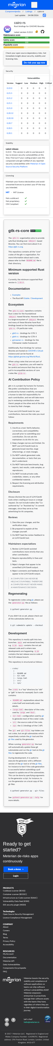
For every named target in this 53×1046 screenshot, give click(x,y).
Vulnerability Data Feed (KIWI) (16, 901)
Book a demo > (16, 869)
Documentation (10, 958)
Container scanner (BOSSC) (15, 894)
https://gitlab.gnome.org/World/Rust (24, 357)
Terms (5, 938)
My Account (8, 954)
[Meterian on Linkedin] (7, 1024)
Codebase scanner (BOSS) (14, 891)
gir (32, 600)
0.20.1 (9, 133)
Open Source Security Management (18, 914)
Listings (29, 11)
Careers (6, 931)
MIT (7, 192)
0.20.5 (9, 128)
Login (15, 876)
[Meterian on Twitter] (7, 1020)
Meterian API (8, 961)
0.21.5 (9, 93)
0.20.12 (10, 113)
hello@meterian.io (31, 1022)
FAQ (5, 972)
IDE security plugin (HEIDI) (14, 905)
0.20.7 (9, 123)
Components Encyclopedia (14, 968)
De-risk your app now (34, 63)
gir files (11, 739)
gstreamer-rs (17, 340)
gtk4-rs (15, 337)
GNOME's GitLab (35, 351)
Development (37, 298)
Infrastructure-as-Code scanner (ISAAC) (20, 898)
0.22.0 (9, 88)
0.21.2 (9, 98)
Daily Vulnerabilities (11, 965)
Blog (5, 934)
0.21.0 (9, 108)
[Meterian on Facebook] (13, 1020)
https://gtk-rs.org (15, 247)
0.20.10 (10, 118)
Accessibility (8, 945)
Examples (16, 295)
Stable (26, 298)
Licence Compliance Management (17, 918)
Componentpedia (12, 11)
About (5, 927)
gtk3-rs (15, 333)
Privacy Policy (9, 941)
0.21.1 (9, 103)
